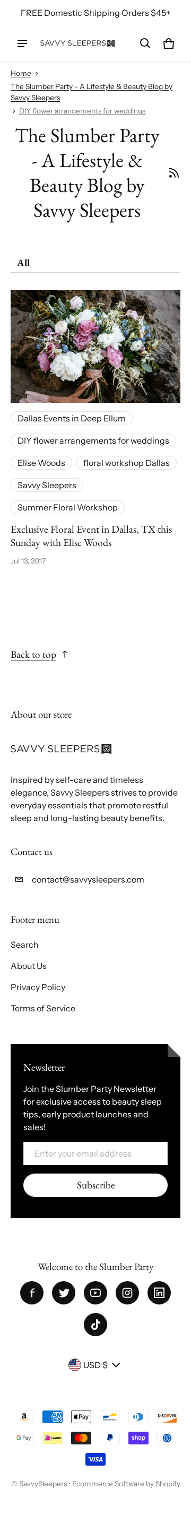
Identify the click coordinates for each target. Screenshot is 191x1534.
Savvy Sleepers (47, 485)
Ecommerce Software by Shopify (126, 1483)
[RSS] (174, 172)
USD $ (95, 1365)
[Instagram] (127, 1292)
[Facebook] (32, 1292)
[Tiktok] (95, 1324)
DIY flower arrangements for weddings (82, 111)
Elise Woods (41, 462)
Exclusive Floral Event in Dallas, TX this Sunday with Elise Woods (91, 535)
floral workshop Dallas (126, 462)
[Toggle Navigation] (22, 43)
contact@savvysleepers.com (88, 879)
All (23, 262)
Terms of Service (43, 1008)
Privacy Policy (38, 987)
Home (21, 73)
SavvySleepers (43, 1483)
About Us (29, 965)
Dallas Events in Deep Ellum (72, 418)
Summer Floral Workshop (68, 507)
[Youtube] (95, 1292)
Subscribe (96, 1185)
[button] (145, 43)
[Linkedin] (159, 1292)
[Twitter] (63, 1292)
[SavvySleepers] (77, 43)
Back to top (33, 654)
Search (25, 944)
